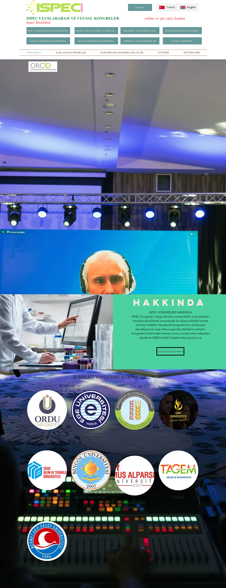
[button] (70, 53)
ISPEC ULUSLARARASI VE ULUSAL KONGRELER (85, 18)
